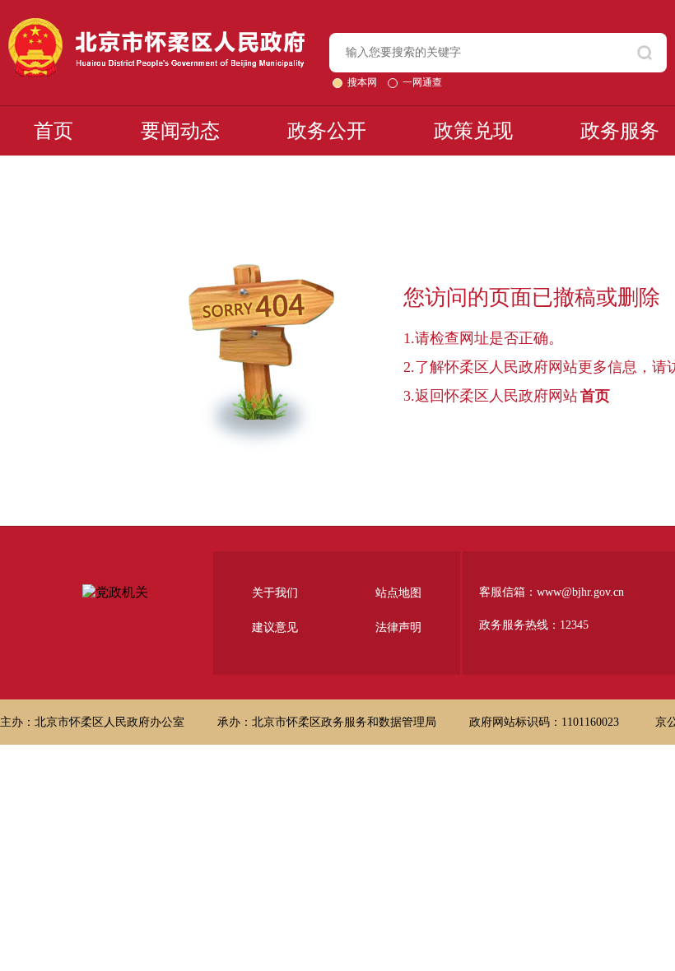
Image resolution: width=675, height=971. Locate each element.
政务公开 (326, 131)
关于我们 (275, 593)
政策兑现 (473, 131)
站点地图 (398, 593)
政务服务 (619, 131)
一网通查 (422, 82)
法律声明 (398, 627)
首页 (53, 131)
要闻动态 (180, 131)
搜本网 (363, 82)
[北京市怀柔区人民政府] (156, 25)
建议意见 (275, 627)
